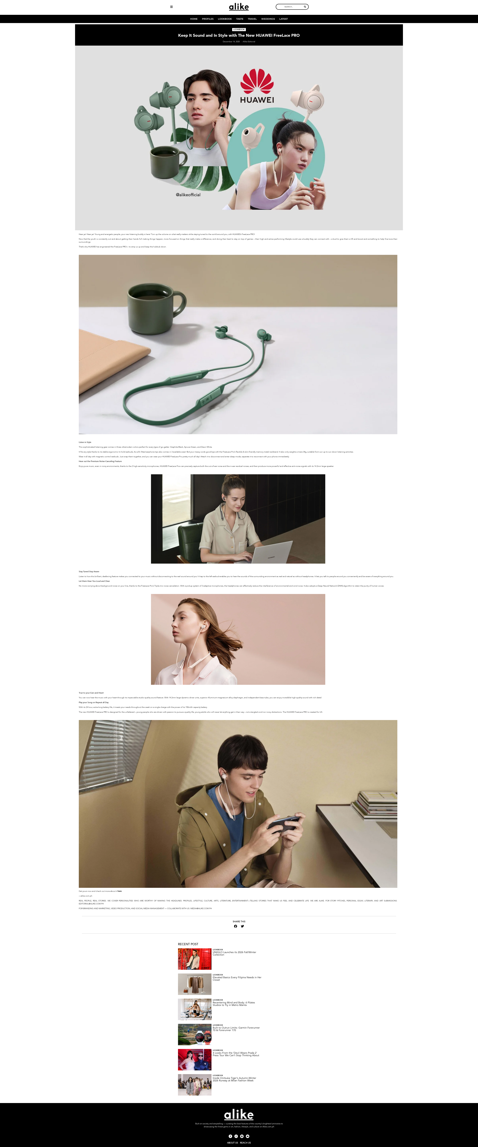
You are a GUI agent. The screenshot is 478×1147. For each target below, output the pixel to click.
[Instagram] (236, 1136)
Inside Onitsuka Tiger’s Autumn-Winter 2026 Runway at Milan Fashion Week (234, 1079)
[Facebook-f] (230, 1136)
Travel (252, 19)
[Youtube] (247, 1136)
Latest (283, 19)
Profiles (207, 19)
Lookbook (225, 19)
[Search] (305, 6)
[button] (185, 6)
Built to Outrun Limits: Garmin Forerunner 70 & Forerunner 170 (236, 1029)
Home (194, 19)
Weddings (268, 19)
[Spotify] (242, 1136)
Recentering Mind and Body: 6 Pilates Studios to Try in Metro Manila (234, 1004)
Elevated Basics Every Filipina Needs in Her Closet (237, 978)
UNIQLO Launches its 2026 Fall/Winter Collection (234, 953)
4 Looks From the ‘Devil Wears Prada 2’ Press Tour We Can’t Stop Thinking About (236, 1054)
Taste (239, 19)
